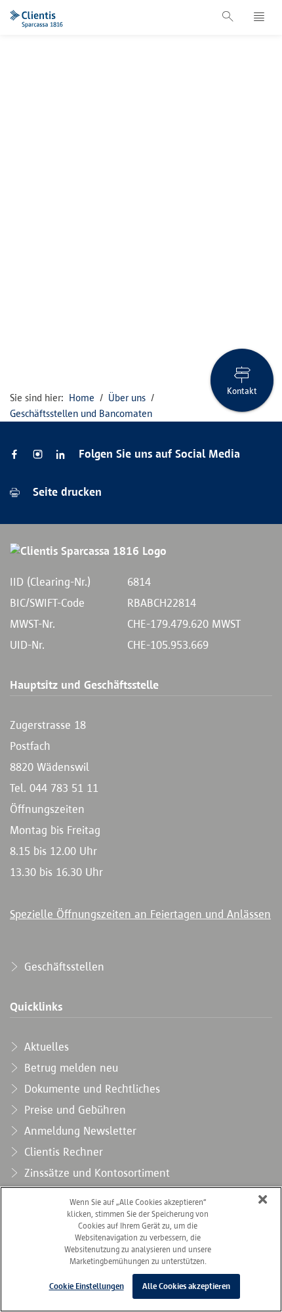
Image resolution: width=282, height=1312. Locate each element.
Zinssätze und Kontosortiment (95, 1172)
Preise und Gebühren (73, 1109)
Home (81, 397)
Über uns (127, 397)
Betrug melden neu (69, 1067)
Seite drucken (66, 492)
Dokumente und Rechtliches (90, 1088)
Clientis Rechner (62, 1151)
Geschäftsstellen (62, 966)
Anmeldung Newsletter (78, 1130)
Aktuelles (45, 1046)
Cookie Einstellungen (86, 1286)
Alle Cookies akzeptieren (186, 1286)
